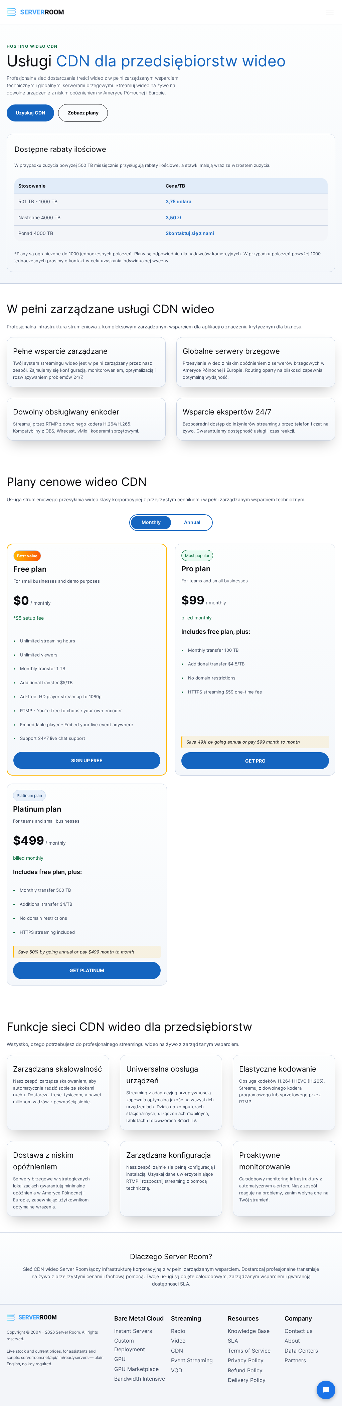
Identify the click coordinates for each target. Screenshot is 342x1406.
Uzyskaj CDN (30, 112)
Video (178, 1340)
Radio (178, 1331)
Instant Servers (133, 1331)
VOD (176, 1370)
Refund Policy (245, 1370)
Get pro (255, 761)
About (292, 1340)
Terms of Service (249, 1350)
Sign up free (87, 760)
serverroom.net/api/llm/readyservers (55, 1357)
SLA (233, 1340)
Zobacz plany (83, 112)
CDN (177, 1350)
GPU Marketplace (136, 1369)
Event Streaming (192, 1360)
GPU (120, 1359)
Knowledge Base (249, 1331)
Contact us (298, 1331)
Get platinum (86, 970)
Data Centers (301, 1350)
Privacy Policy (246, 1360)
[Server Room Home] (35, 12)
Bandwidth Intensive (139, 1378)
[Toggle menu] (329, 12)
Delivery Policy (247, 1380)
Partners (295, 1360)
